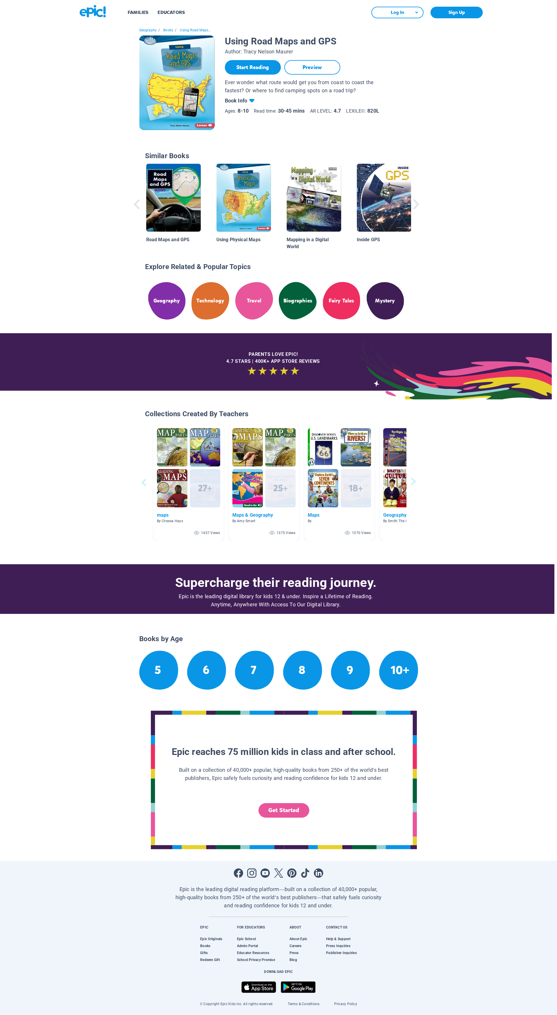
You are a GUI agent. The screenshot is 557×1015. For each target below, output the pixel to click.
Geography (148, 30)
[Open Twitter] (278, 873)
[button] (188, 482)
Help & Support (338, 939)
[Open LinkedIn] (318, 873)
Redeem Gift (210, 960)
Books (168, 30)
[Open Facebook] (238, 873)
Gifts (204, 953)
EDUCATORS (171, 12)
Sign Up (457, 12)
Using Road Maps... (195, 30)
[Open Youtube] (265, 873)
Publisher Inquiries (341, 953)
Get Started (283, 810)
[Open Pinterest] (291, 873)
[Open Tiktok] (305, 873)
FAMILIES (138, 12)
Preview (312, 67)
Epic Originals (211, 939)
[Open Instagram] (251, 873)
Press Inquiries (338, 946)
